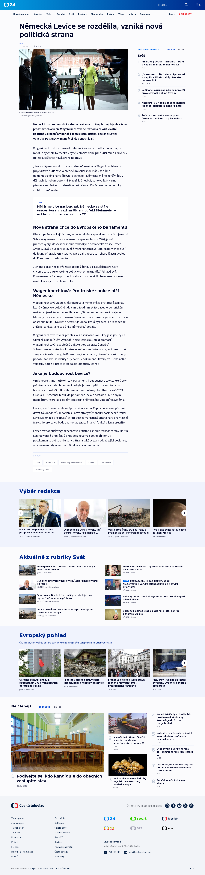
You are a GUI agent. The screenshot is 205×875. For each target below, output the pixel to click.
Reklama (59, 822)
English (33, 868)
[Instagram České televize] (167, 805)
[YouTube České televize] (179, 805)
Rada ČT (58, 837)
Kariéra (58, 842)
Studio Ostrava (62, 832)
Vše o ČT (15, 856)
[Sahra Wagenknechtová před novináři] (73, 79)
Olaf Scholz (106, 462)
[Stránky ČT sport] (138, 818)
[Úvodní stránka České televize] (28, 805)
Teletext (15, 832)
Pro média (59, 818)
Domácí (61, 13)
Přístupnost (65, 868)
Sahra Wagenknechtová (71, 462)
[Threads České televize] (191, 805)
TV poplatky (17, 827)
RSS (192, 868)
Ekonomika (97, 13)
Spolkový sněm (43, 469)
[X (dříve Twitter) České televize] (185, 805)
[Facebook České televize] (173, 805)
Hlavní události (21, 13)
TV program (17, 818)
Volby (50, 13)
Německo (50, 462)
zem (21, 43)
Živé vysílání (17, 822)
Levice (91, 462)
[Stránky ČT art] (136, 827)
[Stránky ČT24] (109, 818)
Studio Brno (60, 827)
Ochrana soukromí (48, 868)
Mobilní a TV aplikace (22, 851)
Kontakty (59, 856)
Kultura (132, 13)
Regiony (82, 13)
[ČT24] (9, 5)
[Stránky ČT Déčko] (109, 827)
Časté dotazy (61, 851)
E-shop (15, 846)
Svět (71, 13)
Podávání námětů (63, 846)
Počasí (110, 13)
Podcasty (145, 13)
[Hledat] (186, 5)
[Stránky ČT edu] (167, 827)
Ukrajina (37, 13)
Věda (121, 13)
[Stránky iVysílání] (170, 818)
